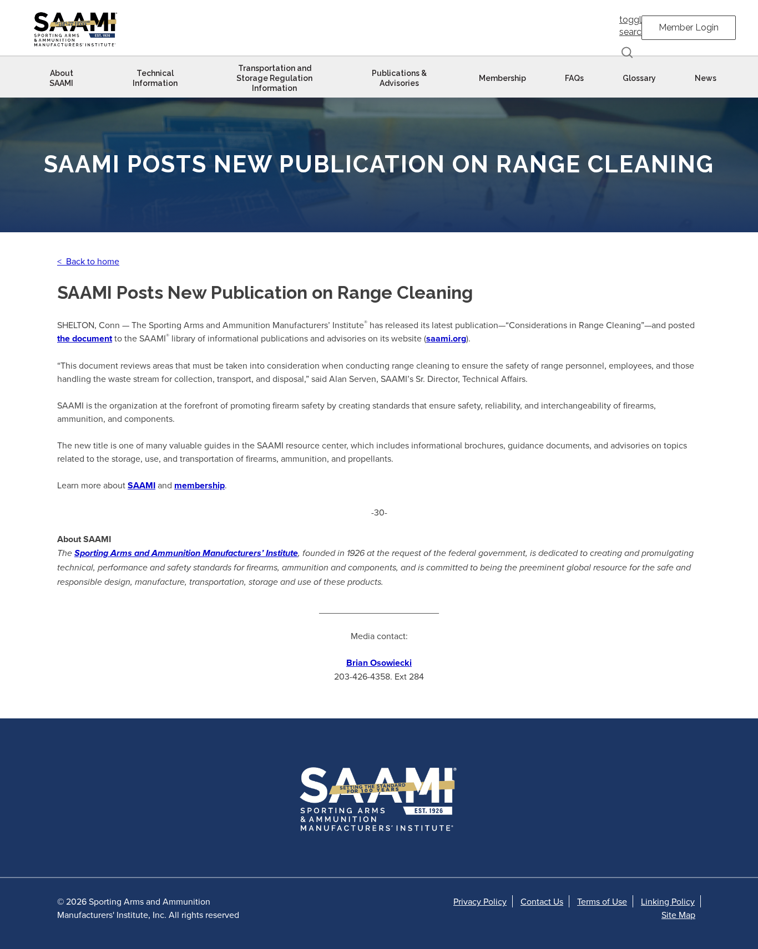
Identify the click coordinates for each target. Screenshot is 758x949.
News (705, 78)
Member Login (689, 27)
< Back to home (88, 261)
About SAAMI (61, 78)
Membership (502, 78)
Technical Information (155, 78)
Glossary (639, 78)
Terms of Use (602, 901)
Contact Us (542, 901)
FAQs (574, 78)
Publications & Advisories (399, 78)
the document (84, 338)
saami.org (446, 338)
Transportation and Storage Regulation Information (274, 78)
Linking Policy (668, 901)
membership (199, 485)
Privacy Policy (480, 901)
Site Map (678, 915)
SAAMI (141, 485)
